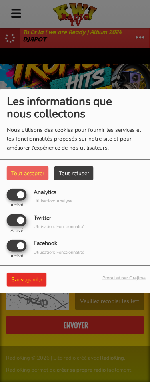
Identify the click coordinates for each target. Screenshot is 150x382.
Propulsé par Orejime (124, 278)
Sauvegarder (26, 279)
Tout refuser (74, 173)
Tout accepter (27, 173)
